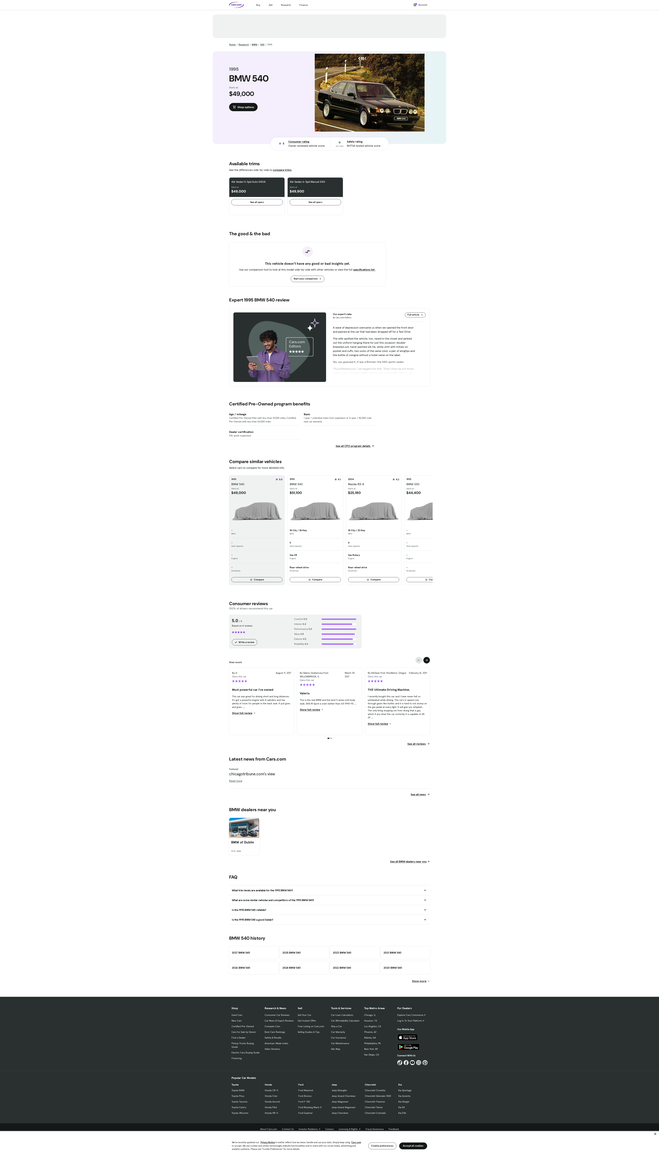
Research (286, 5)
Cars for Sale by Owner (244, 1032)
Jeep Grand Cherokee (343, 1096)
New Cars (237, 1020)
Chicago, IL (370, 1015)
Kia (400, 1084)
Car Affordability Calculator (345, 1020)
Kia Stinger (403, 1101)
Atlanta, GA (370, 1037)
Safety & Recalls (273, 1037)
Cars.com (356, 1142)
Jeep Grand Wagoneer (344, 1107)
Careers (329, 1129)
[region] (329, 1142)
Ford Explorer (305, 1113)
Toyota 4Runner (240, 1113)
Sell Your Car (304, 1015)
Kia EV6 (402, 1113)
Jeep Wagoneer (340, 1101)
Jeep (334, 1084)
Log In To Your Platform (409, 1020)
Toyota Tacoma (239, 1101)
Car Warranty (338, 1032)
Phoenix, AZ (370, 1032)
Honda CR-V (271, 1090)
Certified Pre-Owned (243, 1026)
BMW (254, 44)
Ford (300, 1084)
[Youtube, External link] (412, 1062)
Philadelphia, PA (372, 1043)
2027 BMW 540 (241, 952)
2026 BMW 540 (241, 967)
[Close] (655, 1134)
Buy (258, 5)
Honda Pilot (271, 1107)
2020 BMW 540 (393, 967)
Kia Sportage (405, 1090)
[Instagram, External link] (418, 1062)
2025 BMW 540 (291, 952)
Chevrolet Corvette (375, 1090)
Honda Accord (272, 1101)
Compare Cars (272, 1026)
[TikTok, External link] (399, 1062)
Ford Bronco (305, 1096)
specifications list (364, 269)
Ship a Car (336, 1026)
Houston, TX (370, 1020)
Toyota (235, 1084)
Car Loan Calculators (342, 1015)
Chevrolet (370, 1084)
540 (262, 44)
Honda (268, 1084)
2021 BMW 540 (392, 952)
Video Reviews (272, 1049)
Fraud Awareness (375, 1129)
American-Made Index (276, 1043)
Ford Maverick (305, 1090)
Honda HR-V (271, 1113)
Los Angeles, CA (372, 1026)
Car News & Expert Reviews (279, 1020)
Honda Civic (271, 1096)
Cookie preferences (382, 1145)
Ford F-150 (304, 1101)
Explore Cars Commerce (410, 1015)
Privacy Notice (268, 1142)
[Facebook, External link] (406, 1062)
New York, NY (371, 1049)
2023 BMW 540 (342, 952)
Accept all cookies (413, 1145)
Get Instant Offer (307, 1020)
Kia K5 (401, 1107)
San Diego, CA (371, 1054)
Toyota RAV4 (238, 1090)
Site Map (335, 1049)
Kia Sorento (404, 1096)
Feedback (394, 1129)
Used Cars (237, 1015)
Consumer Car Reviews (277, 1015)
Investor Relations (308, 1129)
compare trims (282, 170)
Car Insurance (338, 1037)
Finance (303, 5)
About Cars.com (268, 1129)
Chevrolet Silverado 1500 (378, 1096)
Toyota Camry (239, 1107)
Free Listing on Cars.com (311, 1026)
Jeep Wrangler (339, 1090)
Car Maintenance (340, 1043)
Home (232, 44)
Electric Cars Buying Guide (246, 1052)
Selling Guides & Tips (309, 1032)
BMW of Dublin (242, 842)
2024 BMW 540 (291, 967)
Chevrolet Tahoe (374, 1107)
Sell (270, 5)
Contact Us (288, 1129)
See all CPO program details (353, 446)
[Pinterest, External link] (425, 1062)
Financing (237, 1058)
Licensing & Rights (348, 1129)
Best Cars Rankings (275, 1032)
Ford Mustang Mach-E (310, 1107)
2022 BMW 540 (342, 967)
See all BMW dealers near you (408, 861)
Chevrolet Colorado (375, 1113)
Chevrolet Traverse (375, 1101)
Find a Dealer (239, 1037)
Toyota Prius (238, 1096)
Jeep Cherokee (340, 1113)
